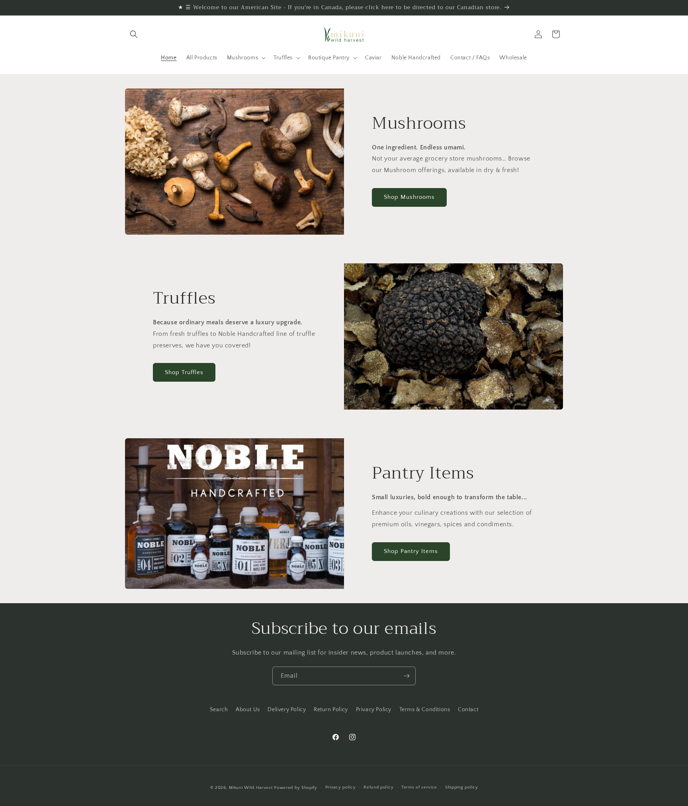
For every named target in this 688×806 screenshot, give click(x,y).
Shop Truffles (184, 372)
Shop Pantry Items (411, 551)
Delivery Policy (287, 709)
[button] (134, 34)
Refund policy (378, 787)
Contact (468, 709)
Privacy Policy (373, 709)
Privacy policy (340, 787)
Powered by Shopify (295, 787)
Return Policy (331, 709)
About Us (248, 709)
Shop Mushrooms (409, 197)
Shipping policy (461, 787)
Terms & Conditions (424, 709)
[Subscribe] (406, 676)
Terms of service (419, 787)
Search (219, 709)
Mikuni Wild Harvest (250, 787)
